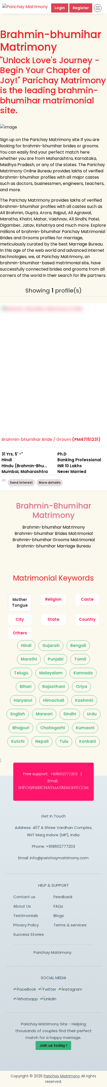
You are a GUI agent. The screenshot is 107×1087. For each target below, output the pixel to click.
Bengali (78, 645)
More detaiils (50, 482)
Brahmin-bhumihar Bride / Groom (51, 455)
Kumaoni (85, 727)
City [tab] (20, 619)
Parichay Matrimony (52, 952)
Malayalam (51, 673)
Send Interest (21, 482)
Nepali (42, 741)
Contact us (24, 896)
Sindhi (69, 714)
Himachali (53, 700)
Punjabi (55, 659)
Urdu (92, 714)
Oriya (81, 686)
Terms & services (70, 925)
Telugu (21, 673)
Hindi (26, 645)
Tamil (80, 659)
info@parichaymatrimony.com (59, 858)
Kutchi (17, 741)
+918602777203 (60, 846)
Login (60, 7)
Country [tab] (87, 619)
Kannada (83, 673)
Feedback (63, 896)
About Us (22, 906)
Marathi (29, 659)
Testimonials (25, 915)
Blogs (59, 915)
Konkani (87, 741)
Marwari (44, 714)
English (17, 714)
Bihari (25, 686)
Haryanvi (23, 700)
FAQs (58, 906)
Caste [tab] (87, 599)
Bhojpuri (20, 727)
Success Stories (28, 934)
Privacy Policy (26, 925)
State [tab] (53, 619)
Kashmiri (84, 700)
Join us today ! (53, 1045)
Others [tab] (20, 633)
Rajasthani (53, 686)
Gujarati (50, 645)
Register (81, 7)
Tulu (63, 741)
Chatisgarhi (52, 727)
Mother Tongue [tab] (20, 602)
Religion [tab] (53, 599)
